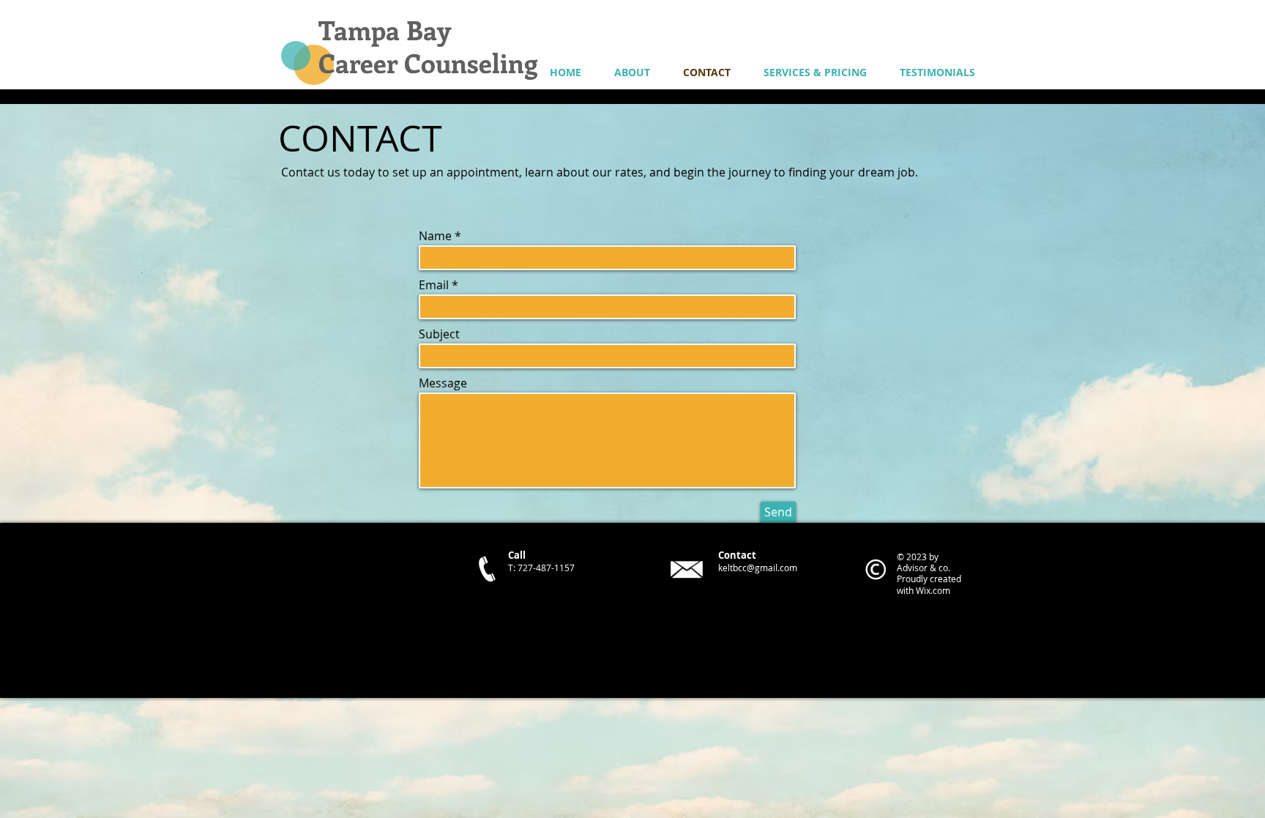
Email (434, 285)
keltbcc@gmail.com (757, 567)
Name (435, 236)
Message (443, 383)
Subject (439, 334)
